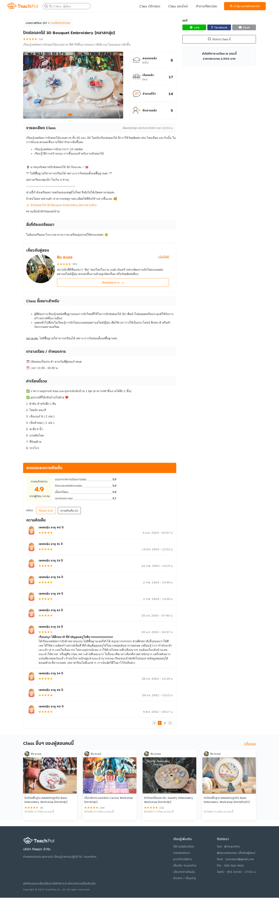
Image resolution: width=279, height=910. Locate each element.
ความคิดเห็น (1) (69, 511)
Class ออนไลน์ (178, 6)
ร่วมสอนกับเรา (181, 853)
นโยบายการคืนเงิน (184, 872)
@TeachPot (232, 846)
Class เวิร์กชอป (150, 6)
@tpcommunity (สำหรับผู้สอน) (236, 853)
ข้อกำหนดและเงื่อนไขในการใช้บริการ (44, 883)
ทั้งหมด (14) (46, 511)
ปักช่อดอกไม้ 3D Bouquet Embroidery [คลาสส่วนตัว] (63, 205)
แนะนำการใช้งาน (182, 859)
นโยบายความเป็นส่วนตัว (81, 883)
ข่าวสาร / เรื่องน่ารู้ (184, 878)
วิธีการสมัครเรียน (183, 846)
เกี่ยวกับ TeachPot (184, 865)
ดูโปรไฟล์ (163, 256)
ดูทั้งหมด (250, 743)
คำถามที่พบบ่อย (206, 6)
